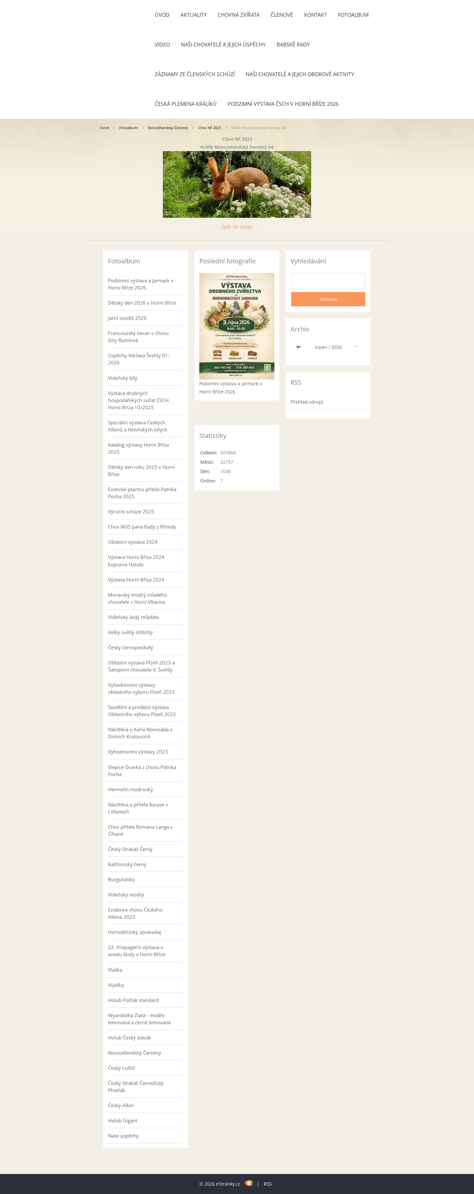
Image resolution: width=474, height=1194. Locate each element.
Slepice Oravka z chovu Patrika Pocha (142, 770)
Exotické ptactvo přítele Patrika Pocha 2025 (142, 493)
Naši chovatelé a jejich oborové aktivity (300, 74)
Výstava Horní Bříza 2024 (136, 579)
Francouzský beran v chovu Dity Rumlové (138, 336)
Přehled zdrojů (307, 402)
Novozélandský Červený (168, 127)
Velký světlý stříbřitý (130, 632)
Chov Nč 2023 (209, 127)
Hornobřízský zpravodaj (134, 932)
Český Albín (121, 1105)
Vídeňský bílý (122, 378)
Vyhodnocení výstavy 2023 (138, 751)
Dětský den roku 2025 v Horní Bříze (141, 470)
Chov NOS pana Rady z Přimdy (142, 526)
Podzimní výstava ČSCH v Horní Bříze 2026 (283, 103)
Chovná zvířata (239, 14)
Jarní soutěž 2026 (127, 318)
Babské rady (293, 44)
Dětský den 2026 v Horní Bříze (142, 302)
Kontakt (315, 14)
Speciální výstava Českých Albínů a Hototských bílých (137, 426)
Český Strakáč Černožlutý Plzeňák (135, 1086)
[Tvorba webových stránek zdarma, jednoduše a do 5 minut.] (249, 1182)
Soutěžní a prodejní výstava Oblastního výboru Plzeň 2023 (142, 710)
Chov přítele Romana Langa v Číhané (140, 830)
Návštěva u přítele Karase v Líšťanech (138, 808)
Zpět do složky (237, 227)
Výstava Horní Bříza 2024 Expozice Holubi (136, 560)
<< (299, 347)
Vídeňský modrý (126, 894)
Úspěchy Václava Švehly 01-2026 (139, 359)
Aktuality (194, 14)
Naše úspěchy (123, 1135)
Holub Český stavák (129, 1037)
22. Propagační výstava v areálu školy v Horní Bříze (136, 950)
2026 (336, 347)
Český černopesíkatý (130, 647)
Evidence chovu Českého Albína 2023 (135, 913)
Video (162, 44)
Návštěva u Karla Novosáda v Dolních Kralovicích (140, 733)
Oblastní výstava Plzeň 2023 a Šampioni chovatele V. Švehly (141, 666)
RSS (268, 1184)
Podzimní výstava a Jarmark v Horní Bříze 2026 (140, 284)
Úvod (162, 14)
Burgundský (121, 879)
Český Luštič (121, 1068)
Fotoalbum (353, 14)
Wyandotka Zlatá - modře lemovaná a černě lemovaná (139, 1019)
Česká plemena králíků (186, 103)
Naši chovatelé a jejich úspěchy (223, 44)
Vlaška (115, 969)
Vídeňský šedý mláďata (133, 617)
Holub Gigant (122, 1120)
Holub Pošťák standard (133, 1000)
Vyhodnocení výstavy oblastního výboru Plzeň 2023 (141, 688)
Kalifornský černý (127, 864)
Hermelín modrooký (130, 789)
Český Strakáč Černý (130, 849)
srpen (321, 347)
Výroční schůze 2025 (131, 511)
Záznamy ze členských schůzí (195, 74)
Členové (282, 14)
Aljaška (116, 985)
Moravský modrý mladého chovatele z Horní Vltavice (137, 598)
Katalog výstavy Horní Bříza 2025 (138, 448)
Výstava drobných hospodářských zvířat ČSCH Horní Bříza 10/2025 (138, 400)
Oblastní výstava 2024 (133, 542)
